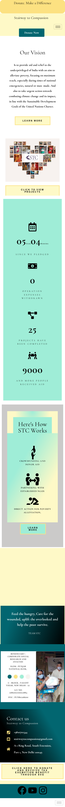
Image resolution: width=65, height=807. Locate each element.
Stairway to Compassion (31, 18)
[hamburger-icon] (58, 26)
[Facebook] (40, 9)
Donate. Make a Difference (32, 3)
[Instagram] (24, 9)
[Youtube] (32, 9)
